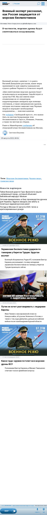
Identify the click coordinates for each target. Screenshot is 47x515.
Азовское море (7, 181)
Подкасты (37, 512)
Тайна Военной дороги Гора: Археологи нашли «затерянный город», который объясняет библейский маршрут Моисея (20, 194)
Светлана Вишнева (16, 133)
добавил (10, 114)
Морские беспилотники (17, 178)
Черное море (35, 178)
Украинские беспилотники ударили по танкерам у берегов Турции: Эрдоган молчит (21, 252)
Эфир (44, 512)
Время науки (8, 505)
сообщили (27, 125)
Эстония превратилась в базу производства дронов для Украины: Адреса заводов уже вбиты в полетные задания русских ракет (23, 201)
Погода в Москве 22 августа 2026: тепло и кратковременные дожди (19, 208)
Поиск (38, 3)
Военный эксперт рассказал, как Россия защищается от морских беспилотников (22, 14)
